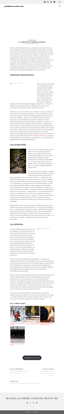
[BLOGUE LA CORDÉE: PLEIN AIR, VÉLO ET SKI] (14, 6)
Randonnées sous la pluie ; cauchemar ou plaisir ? (47, 373)
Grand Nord (14, 383)
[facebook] (45, 1)
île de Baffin (23, 383)
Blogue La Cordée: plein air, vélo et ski (32, 398)
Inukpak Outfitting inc (39, 135)
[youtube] (51, 1)
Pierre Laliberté (34, 383)
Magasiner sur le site (32, 358)
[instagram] (48, 1)
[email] (54, 1)
